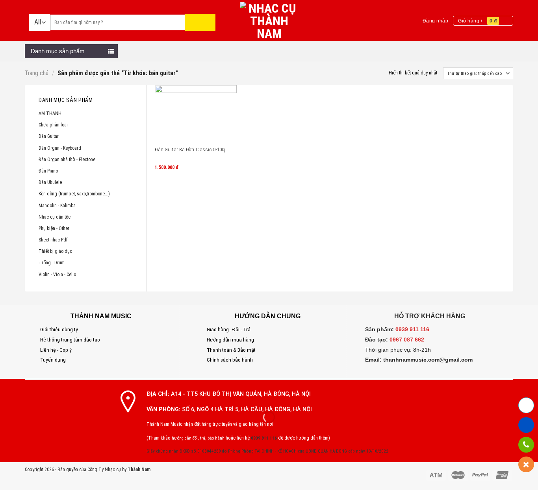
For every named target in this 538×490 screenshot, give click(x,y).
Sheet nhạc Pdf (53, 240)
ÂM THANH (50, 113)
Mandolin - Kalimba (57, 205)
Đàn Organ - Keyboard (60, 148)
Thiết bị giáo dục (55, 251)
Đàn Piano (48, 171)
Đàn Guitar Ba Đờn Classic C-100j (190, 149)
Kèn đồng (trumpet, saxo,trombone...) (74, 194)
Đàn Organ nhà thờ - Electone (67, 159)
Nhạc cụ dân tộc (54, 217)
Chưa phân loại (53, 125)
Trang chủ (36, 73)
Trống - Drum (52, 262)
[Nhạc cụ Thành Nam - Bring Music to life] (269, 20)
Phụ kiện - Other (54, 228)
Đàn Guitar (49, 136)
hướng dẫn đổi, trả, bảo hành (198, 438)
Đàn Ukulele (50, 182)
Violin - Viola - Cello (57, 274)
